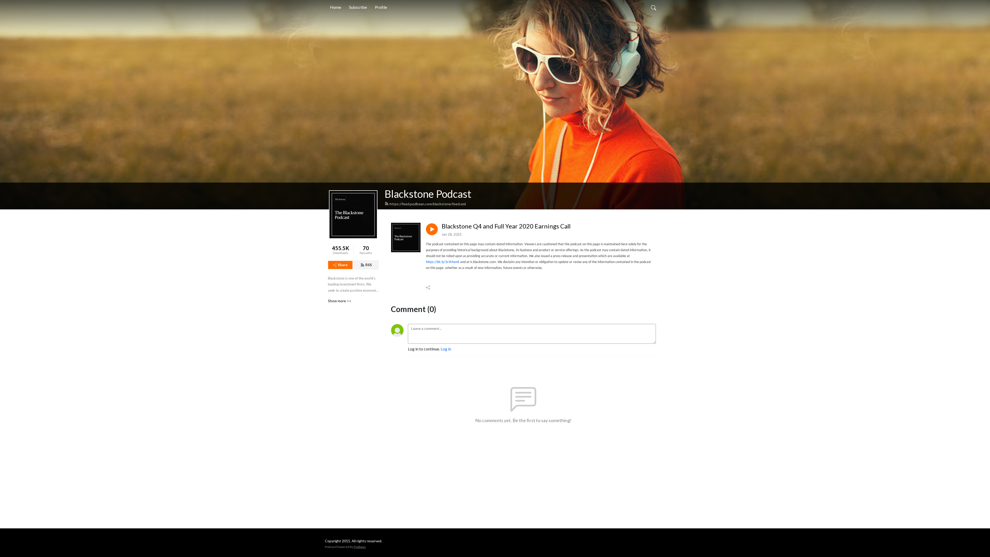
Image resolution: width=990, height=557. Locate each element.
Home (335, 7)
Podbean (360, 547)
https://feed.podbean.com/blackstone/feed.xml (428, 204)
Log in (446, 348)
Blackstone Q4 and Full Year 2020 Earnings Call (506, 226)
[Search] (653, 7)
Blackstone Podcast (428, 194)
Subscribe (358, 7)
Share (343, 265)
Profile (381, 7)
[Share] (428, 287)
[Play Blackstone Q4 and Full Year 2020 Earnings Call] (432, 229)
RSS (368, 265)
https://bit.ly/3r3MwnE (442, 262)
